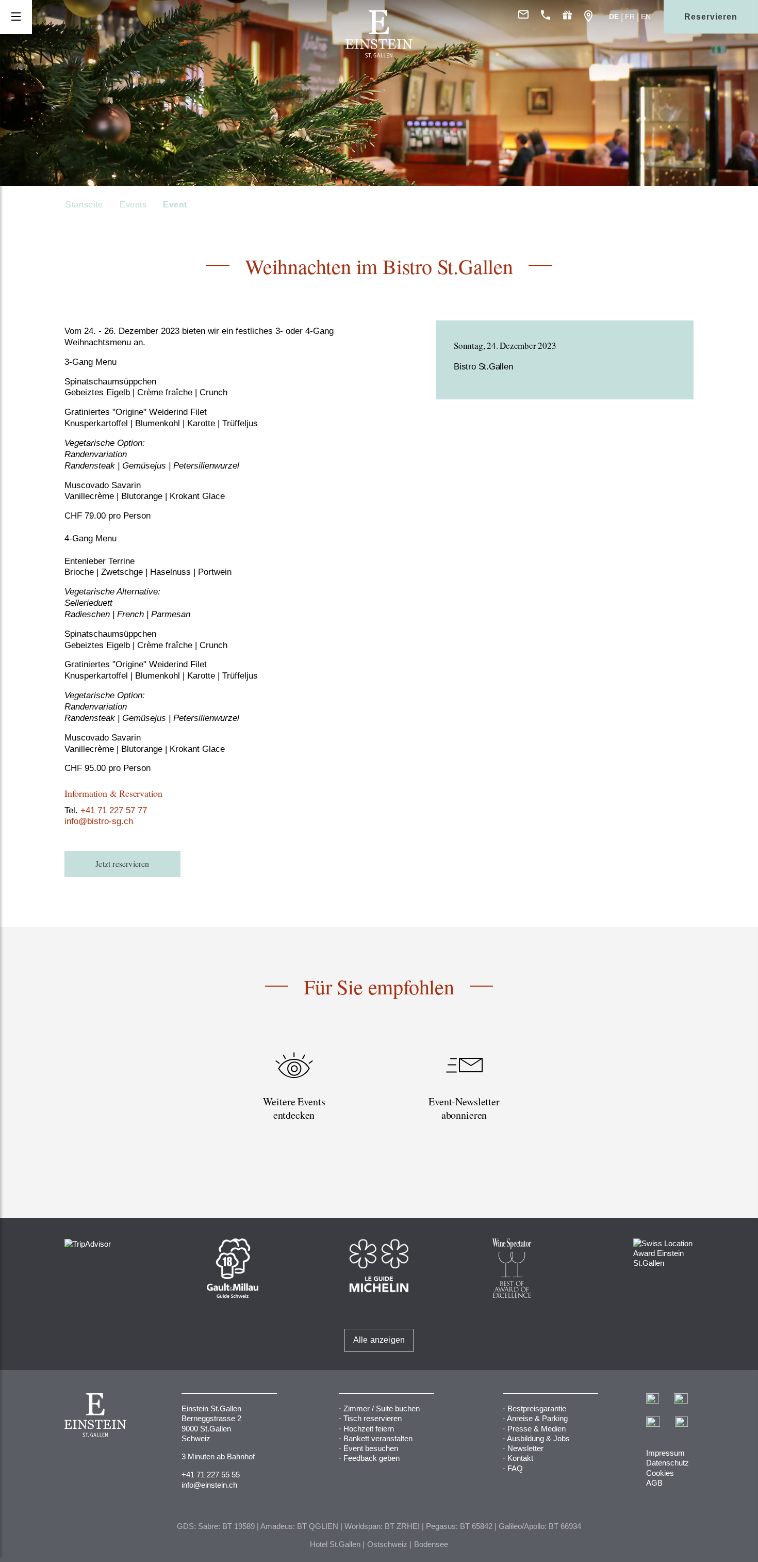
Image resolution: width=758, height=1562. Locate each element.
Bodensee (431, 1544)
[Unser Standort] (588, 16)
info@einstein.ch (209, 1484)
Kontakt (520, 1458)
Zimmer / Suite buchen (381, 1408)
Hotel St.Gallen (335, 1544)
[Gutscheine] (567, 16)
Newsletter (525, 1448)
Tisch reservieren (372, 1418)
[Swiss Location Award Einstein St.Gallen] (663, 1252)
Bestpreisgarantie (536, 1408)
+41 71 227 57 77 (113, 810)
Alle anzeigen (379, 1339)
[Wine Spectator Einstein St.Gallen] (512, 1267)
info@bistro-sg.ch (98, 821)
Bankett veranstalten (378, 1438)
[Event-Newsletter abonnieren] (464, 1098)
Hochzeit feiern (368, 1428)
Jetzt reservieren (122, 863)
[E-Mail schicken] (523, 16)
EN (646, 16)
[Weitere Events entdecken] (294, 1098)
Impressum (665, 1452)
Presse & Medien (536, 1428)
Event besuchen (370, 1448)
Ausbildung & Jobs (538, 1438)
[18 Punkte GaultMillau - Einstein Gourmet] (232, 1267)
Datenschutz (667, 1462)
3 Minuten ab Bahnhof (218, 1456)
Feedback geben (371, 1458)
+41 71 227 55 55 (211, 1474)
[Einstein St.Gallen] (379, 55)
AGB (654, 1482)
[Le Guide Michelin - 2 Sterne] (378, 1264)
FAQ (515, 1468)
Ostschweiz (387, 1544)
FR (630, 16)
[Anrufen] (545, 16)
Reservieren (710, 16)
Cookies (660, 1473)
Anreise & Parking (537, 1418)
